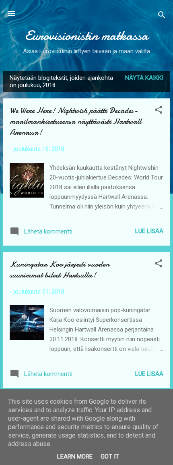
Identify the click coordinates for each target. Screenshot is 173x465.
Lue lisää (149, 231)
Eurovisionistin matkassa (86, 36)
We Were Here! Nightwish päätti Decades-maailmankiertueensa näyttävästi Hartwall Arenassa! (75, 121)
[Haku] (162, 16)
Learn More (75, 456)
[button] (158, 111)
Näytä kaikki (144, 77)
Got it (110, 456)
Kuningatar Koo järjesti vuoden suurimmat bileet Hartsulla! (59, 269)
